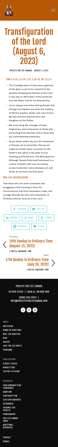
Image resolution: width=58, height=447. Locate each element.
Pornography (9, 414)
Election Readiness (12, 399)
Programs (7, 350)
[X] (23, 310)
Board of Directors (12, 330)
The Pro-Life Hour (11, 371)
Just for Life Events (12, 346)
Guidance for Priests (9, 409)
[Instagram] (35, 310)
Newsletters (9, 367)
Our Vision (8, 326)
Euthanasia (8, 404)
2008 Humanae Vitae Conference (12, 386)
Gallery (6, 342)
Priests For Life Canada (21, 70)
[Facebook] (29, 310)
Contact (7, 437)
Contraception (10, 396)
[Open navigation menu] (53, 10)
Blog (5, 338)
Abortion (7, 392)
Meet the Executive (11, 334)
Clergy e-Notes (10, 363)
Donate (6, 441)
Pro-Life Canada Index (10, 419)
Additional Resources (8, 426)
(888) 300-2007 (28, 297)
